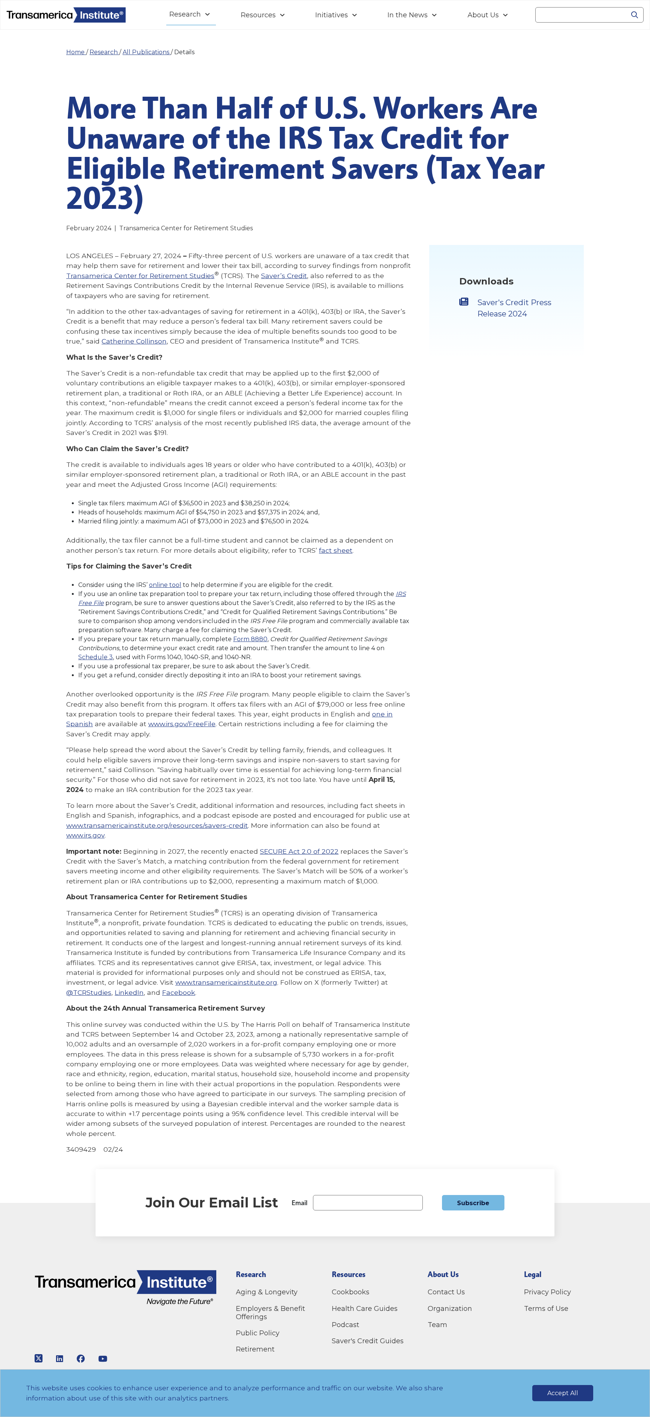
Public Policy (257, 1333)
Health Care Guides (365, 1308)
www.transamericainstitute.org (226, 982)
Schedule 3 (95, 657)
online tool (165, 584)
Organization (450, 1308)
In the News (407, 15)
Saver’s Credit (284, 276)
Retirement (255, 1349)
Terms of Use (546, 1308)
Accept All (562, 1393)
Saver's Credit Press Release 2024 (514, 308)
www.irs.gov (85, 835)
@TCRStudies (88, 992)
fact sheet (335, 550)
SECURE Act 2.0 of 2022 (299, 851)
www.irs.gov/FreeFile (182, 724)
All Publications (147, 52)
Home (76, 52)
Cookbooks (350, 1292)
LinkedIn (129, 992)
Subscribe (473, 1203)
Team (437, 1325)
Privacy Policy (547, 1292)
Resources (258, 15)
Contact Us (447, 1292)
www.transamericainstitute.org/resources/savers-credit (157, 825)
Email (299, 1203)
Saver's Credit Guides (368, 1341)
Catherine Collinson (134, 341)
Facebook (178, 992)
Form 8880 (250, 639)
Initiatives (331, 15)
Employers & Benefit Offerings (270, 1312)
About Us (483, 15)
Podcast (345, 1325)
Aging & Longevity (267, 1292)
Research (185, 14)
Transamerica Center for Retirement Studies (140, 276)
